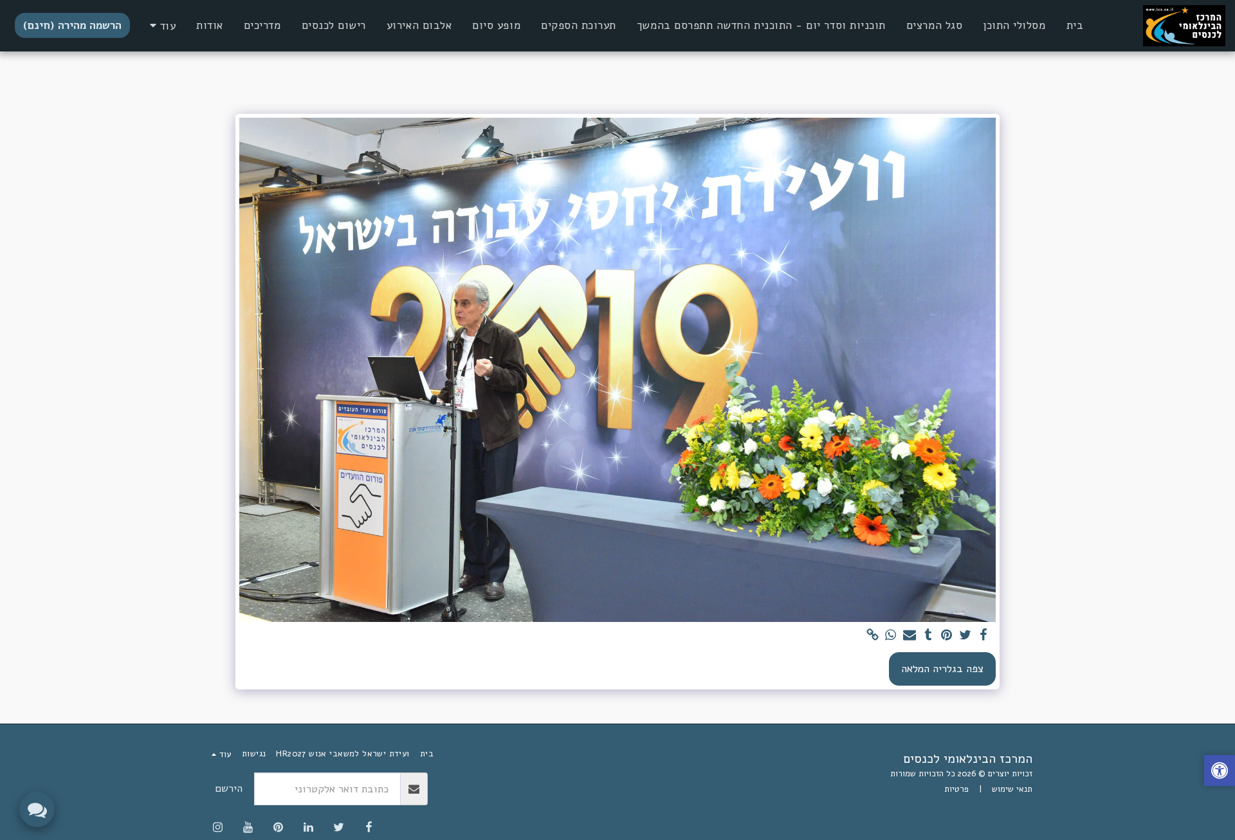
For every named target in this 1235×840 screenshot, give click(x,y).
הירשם (228, 788)
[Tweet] (965, 635)
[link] (872, 635)
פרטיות (956, 789)
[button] (1219, 772)
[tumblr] (928, 635)
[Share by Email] (909, 635)
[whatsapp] (891, 635)
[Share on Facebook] (984, 635)
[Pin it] (946, 635)
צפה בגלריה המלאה (942, 668)
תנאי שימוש (1012, 789)
